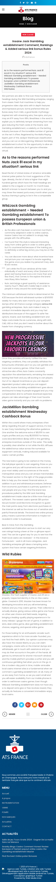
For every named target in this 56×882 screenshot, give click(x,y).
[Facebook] (20, 2)
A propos (6, 798)
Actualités (7, 822)
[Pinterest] (35, 2)
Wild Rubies (9, 89)
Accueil (5, 793)
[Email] (32, 2)
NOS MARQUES (8, 817)
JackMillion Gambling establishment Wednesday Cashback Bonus (21, 85)
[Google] (28, 2)
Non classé (32, 24)
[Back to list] (28, 714)
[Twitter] (24, 2)
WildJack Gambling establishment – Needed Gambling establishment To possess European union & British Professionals (25, 78)
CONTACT (7, 826)
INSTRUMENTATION (10, 803)
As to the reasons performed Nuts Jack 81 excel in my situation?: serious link (23, 71)
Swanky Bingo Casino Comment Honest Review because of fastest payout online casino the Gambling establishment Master (25, 849)
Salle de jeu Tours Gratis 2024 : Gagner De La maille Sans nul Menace (27, 840)
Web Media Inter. (34, 878)
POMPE (5, 812)
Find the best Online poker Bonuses (19, 856)
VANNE (5, 807)
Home (21, 24)
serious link (47, 304)
